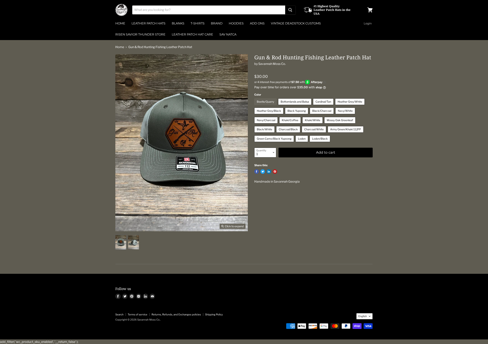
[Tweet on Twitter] (262, 171)
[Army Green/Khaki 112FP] (346, 133)
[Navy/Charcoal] (266, 124)
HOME (120, 23)
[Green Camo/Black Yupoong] (274, 143)
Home (119, 47)
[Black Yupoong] (297, 115)
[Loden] (302, 143)
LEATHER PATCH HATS (148, 23)
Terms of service (137, 314)
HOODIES (236, 23)
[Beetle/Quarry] (266, 106)
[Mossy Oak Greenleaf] (340, 124)
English (362, 316)
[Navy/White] (345, 115)
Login (368, 23)
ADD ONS (257, 23)
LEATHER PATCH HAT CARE (192, 34)
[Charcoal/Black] (288, 133)
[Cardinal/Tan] (324, 106)
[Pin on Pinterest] (275, 171)
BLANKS (178, 23)
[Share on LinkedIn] (268, 171)
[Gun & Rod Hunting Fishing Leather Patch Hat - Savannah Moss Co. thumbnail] (121, 242)
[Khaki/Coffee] (290, 124)
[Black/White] (265, 133)
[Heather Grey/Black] (269, 115)
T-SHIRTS (198, 23)
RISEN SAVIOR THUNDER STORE (140, 34)
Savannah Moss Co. (272, 64)
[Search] (290, 10)
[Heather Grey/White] (350, 106)
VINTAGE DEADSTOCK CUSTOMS (296, 23)
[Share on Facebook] (256, 171)
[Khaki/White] (313, 124)
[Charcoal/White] (314, 133)
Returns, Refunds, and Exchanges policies (176, 314)
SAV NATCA (227, 34)
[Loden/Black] (320, 143)
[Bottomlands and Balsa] (295, 106)
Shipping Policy (214, 314)
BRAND (216, 23)
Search (119, 314)
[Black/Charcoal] (322, 115)
